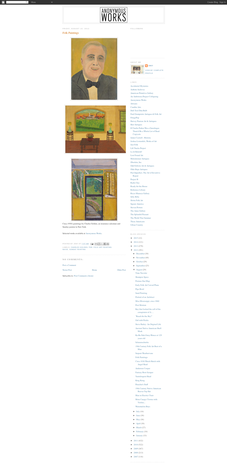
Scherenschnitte (142, 342)
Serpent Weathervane (144, 353)
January (139, 435)
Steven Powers (136, 207)
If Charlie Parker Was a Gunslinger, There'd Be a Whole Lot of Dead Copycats (145, 131)
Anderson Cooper (142, 368)
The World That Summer (140, 217)
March (139, 427)
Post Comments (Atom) (83, 275)
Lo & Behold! (136, 151)
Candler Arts (135, 107)
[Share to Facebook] (104, 243)
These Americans (137, 221)
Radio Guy (135, 182)
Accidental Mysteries (139, 86)
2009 (136, 448)
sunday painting (77, 249)
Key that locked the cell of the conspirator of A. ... (148, 311)
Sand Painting (141, 293)
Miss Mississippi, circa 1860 (147, 301)
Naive (65, 249)
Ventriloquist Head (143, 376)
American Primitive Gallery (141, 93)
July (138, 411)
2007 (136, 456)
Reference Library (137, 189)
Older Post (121, 269)
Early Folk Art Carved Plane (147, 285)
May (138, 419)
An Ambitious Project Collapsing (144, 96)
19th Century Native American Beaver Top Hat (148, 390)
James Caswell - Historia (140, 137)
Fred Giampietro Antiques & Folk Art (146, 114)
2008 (136, 452)
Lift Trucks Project (138, 148)
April (138, 423)
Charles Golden (79, 247)
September (140, 265)
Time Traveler (141, 273)
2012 (136, 250)
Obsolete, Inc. (136, 162)
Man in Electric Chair (144, 395)
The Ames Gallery (137, 210)
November (140, 257)
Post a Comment (69, 265)
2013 (136, 246)
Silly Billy (134, 196)
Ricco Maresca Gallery (139, 193)
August (139, 269)
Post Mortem (140, 305)
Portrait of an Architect (144, 297)
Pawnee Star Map (142, 281)
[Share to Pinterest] (107, 243)
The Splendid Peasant (139, 214)
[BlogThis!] (99, 243)
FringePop (134, 117)
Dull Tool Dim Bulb (138, 110)
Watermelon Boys (142, 406)
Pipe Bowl (139, 289)
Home (94, 269)
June (138, 415)
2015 (136, 238)
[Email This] (96, 243)
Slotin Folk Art (136, 200)
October (139, 261)
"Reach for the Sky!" (143, 316)
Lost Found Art (136, 155)
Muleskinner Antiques (139, 158)
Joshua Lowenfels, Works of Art (143, 141)
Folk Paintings (71, 33)
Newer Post (67, 269)
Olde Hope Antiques (138, 169)
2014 (136, 242)
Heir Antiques (136, 124)
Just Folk (134, 144)
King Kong (140, 380)
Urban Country (136, 224)
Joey (150, 66)
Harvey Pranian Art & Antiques (143, 121)
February (140, 431)
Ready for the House (138, 186)
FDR (90, 247)
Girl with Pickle (142, 320)
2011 (136, 440)
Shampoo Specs (142, 277)
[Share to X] (101, 243)
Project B (134, 179)
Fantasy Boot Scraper (144, 372)
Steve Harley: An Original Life (148, 324)
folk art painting (102, 247)
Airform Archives (137, 89)
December (140, 253)
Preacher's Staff (141, 384)
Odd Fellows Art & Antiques (142, 165)
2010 (136, 444)
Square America (137, 203)
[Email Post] (92, 244)
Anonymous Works (94, 233)
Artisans (133, 103)
